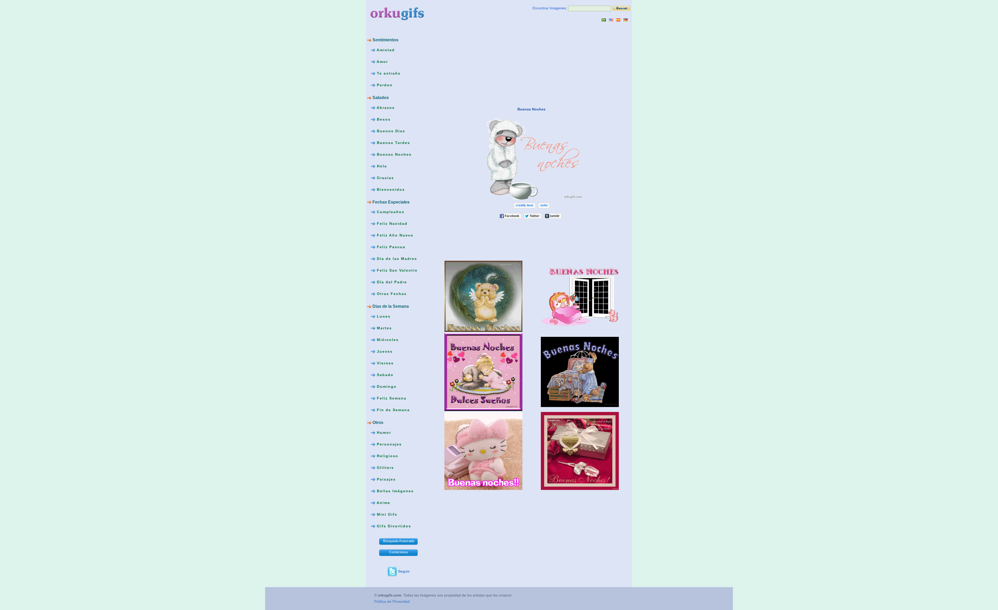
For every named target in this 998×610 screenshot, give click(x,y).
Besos (383, 119)
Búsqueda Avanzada (398, 541)
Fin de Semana (392, 410)
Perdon (384, 85)
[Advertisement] (478, 64)
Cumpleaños (389, 212)
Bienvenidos (390, 189)
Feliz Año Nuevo (394, 235)
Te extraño (388, 73)
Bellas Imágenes (394, 491)
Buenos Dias (390, 131)
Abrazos (385, 107)
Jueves (384, 351)
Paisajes (385, 479)
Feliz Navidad (391, 223)
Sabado (384, 375)
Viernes (384, 363)
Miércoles (387, 340)
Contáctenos (398, 552)
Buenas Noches (393, 154)
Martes (383, 328)
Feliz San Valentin (396, 270)
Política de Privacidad (392, 601)
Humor (383, 432)
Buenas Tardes (392, 142)
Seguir (404, 571)
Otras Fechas (391, 294)
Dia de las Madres (396, 259)
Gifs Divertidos (393, 526)
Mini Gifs (386, 514)
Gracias (384, 177)
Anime (382, 503)
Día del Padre (391, 282)
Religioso (386, 456)
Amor (381, 62)
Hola (381, 166)
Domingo (386, 386)
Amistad (385, 50)
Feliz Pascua (390, 247)
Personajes (388, 444)
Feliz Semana (390, 398)
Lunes (383, 316)
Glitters (384, 467)
